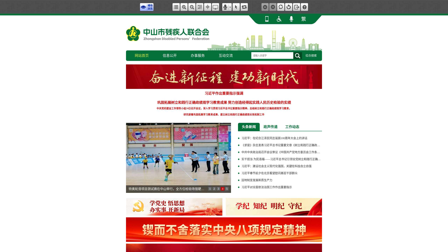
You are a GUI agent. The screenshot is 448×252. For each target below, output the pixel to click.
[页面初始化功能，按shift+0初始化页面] (288, 7)
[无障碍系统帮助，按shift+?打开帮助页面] (304, 7)
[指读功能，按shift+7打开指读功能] (236, 7)
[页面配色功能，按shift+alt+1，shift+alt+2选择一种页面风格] (199, 7)
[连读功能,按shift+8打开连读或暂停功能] (244, 7)
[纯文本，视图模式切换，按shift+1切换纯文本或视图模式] (176, 7)
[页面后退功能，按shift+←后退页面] (265, 7)
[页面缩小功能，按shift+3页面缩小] (191, 7)
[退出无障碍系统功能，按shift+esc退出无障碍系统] (296, 7)
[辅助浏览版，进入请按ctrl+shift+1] (146, 7)
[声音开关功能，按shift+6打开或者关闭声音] (225, 7)
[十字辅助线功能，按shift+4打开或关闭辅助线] (207, 7)
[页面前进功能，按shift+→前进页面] (272, 7)
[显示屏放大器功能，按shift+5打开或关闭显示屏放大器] (215, 7)
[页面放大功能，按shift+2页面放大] (184, 7)
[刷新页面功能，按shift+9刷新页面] (280, 7)
